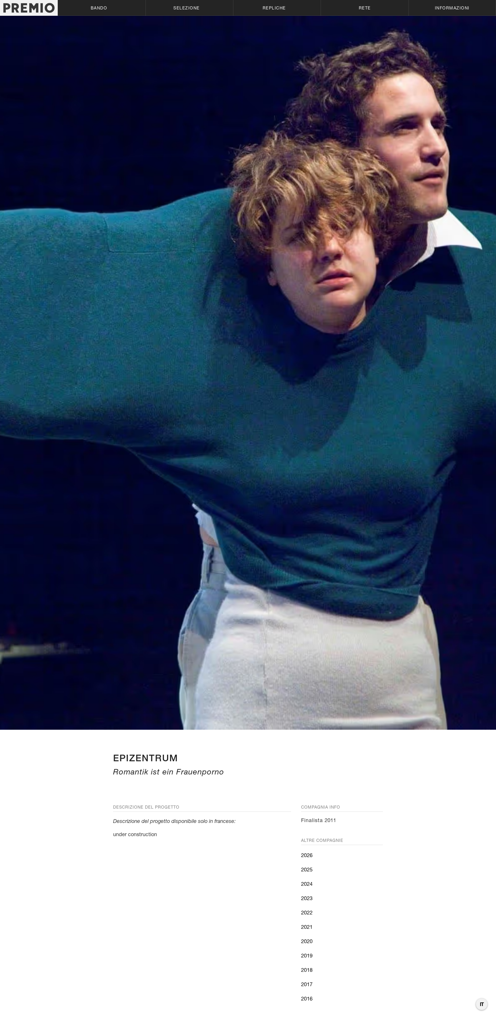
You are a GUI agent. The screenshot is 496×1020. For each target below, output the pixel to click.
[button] (101, 8)
